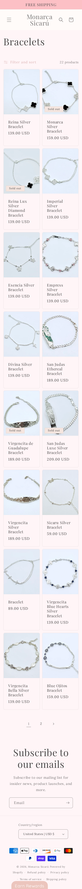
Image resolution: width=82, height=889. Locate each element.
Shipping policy (56, 879)
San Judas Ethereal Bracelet (56, 369)
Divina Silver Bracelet (20, 366)
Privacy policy (59, 872)
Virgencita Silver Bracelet (18, 527)
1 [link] (28, 724)
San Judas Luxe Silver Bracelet (57, 448)
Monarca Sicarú (38, 866)
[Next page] (53, 724)
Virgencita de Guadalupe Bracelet (20, 448)
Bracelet (15, 601)
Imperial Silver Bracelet (55, 206)
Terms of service (31, 879)
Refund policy (36, 872)
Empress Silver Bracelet (55, 290)
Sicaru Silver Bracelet (59, 525)
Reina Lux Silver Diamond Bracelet (17, 208)
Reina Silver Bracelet (19, 124)
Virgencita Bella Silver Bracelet (18, 690)
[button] (9, 20)
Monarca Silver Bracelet (55, 126)
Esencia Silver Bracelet (21, 287)
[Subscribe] (68, 802)
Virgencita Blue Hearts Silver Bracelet (58, 608)
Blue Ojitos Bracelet (57, 687)
